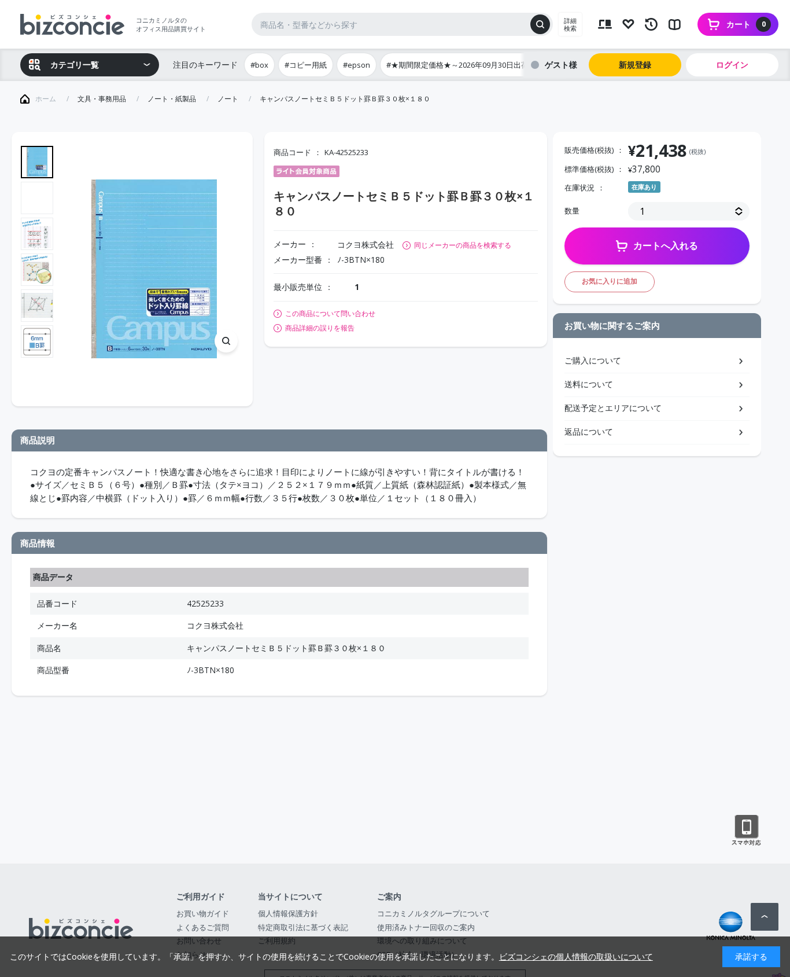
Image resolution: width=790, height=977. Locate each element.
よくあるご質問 (202, 927)
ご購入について (592, 360)
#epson (356, 65)
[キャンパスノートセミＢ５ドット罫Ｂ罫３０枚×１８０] (154, 268)
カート (746, 24)
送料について (588, 384)
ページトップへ (764, 917)
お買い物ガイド (202, 913)
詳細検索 (570, 24)
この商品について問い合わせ (330, 313)
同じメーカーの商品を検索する (462, 245)
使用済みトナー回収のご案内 (426, 927)
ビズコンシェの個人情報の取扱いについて (576, 956)
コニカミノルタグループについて (433, 913)
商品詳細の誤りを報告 (320, 328)
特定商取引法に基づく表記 (303, 927)
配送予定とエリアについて (613, 407)
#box (259, 65)
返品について (588, 431)
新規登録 (635, 64)
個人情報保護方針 (288, 913)
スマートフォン (746, 830)
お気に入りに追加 (609, 281)
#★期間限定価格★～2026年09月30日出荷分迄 (465, 65)
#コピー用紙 (306, 65)
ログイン (732, 64)
